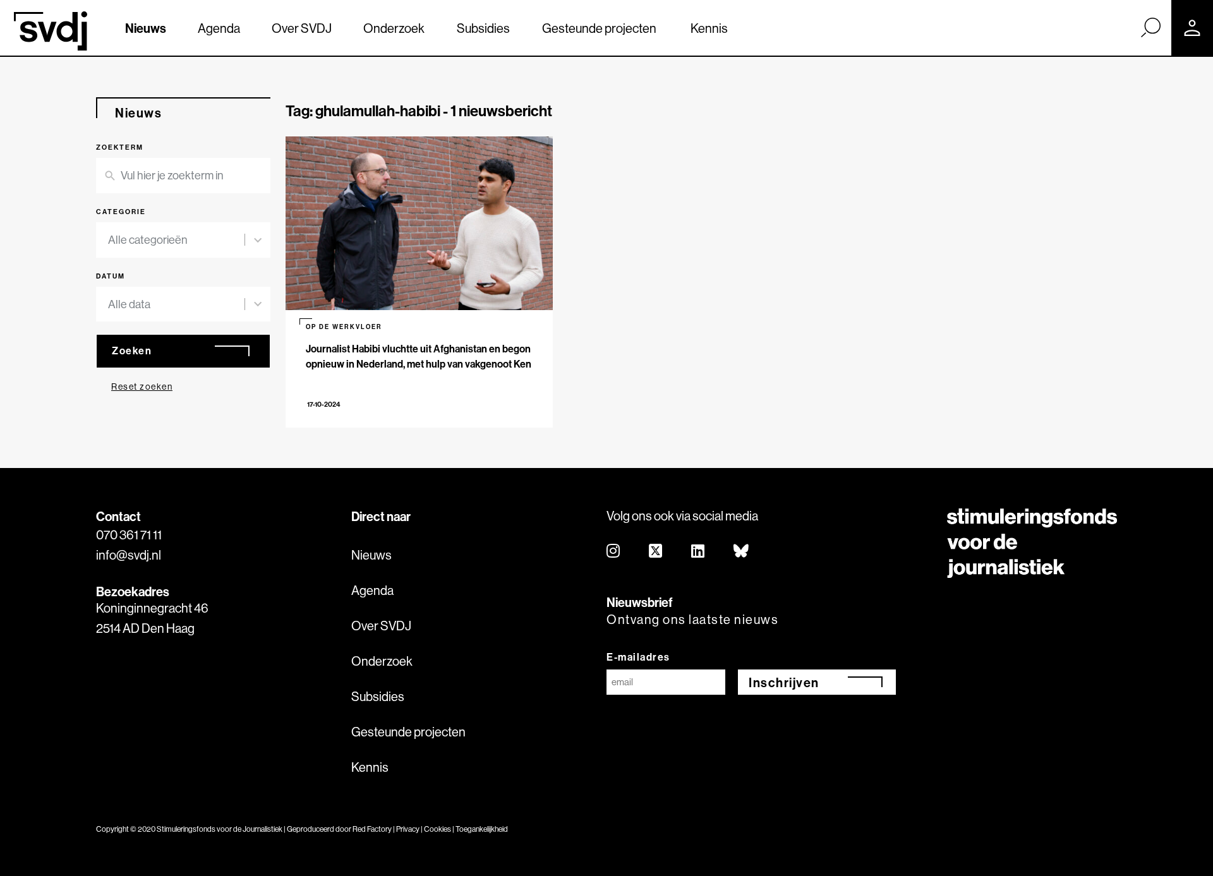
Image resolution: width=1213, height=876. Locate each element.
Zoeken (132, 350)
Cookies (437, 829)
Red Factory (372, 829)
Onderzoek (394, 28)
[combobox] (176, 240)
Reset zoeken (141, 386)
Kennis (709, 28)
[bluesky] (741, 552)
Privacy (407, 829)
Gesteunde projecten (599, 28)
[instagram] (613, 552)
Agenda (219, 28)
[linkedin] (698, 552)
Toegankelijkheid (482, 829)
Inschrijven (784, 682)
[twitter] (656, 552)
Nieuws (145, 28)
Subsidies (483, 28)
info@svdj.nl (128, 555)
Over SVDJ (302, 28)
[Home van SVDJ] (50, 31)
